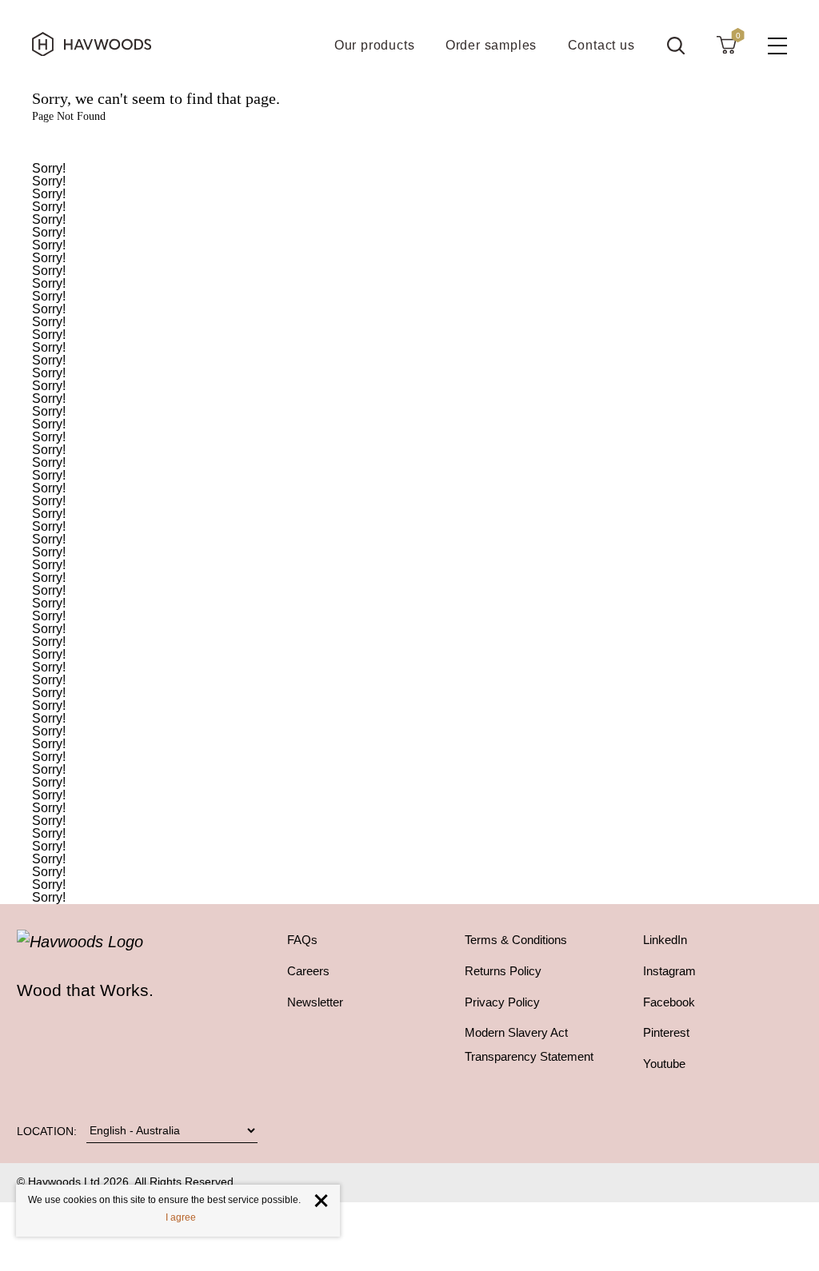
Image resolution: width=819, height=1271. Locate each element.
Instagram (669, 971)
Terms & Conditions (516, 940)
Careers (308, 971)
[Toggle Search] (676, 45)
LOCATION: (47, 1131)
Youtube (664, 1064)
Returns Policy (503, 971)
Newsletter (315, 1002)
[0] (726, 44)
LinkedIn (665, 940)
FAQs (302, 940)
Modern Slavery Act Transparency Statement (529, 1044)
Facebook (669, 1002)
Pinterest (666, 1032)
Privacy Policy (502, 1002)
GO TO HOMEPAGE (409, 142)
